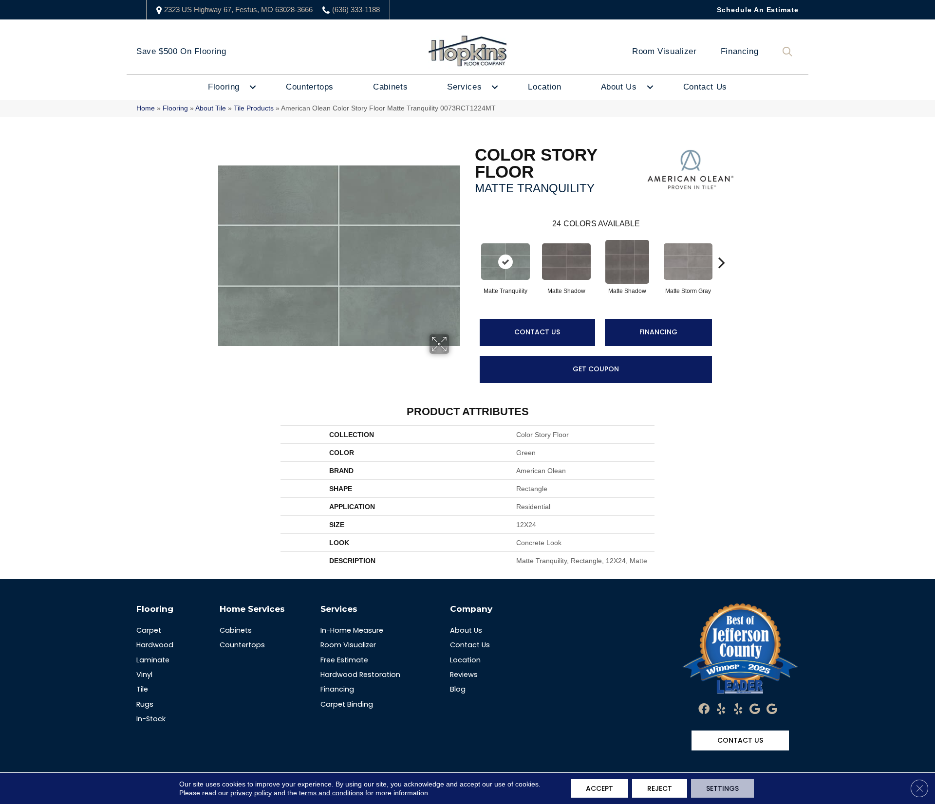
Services (464, 86)
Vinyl (144, 674)
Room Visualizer (664, 51)
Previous (470, 248)
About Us (619, 86)
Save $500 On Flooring (181, 51)
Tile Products (254, 108)
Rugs (144, 704)
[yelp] (721, 709)
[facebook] (704, 709)
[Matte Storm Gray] (688, 261)
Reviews (464, 674)
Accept (599, 788)
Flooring (224, 86)
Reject (659, 788)
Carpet (148, 630)
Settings (722, 788)
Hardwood (154, 645)
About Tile (210, 108)
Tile (142, 689)
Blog (458, 689)
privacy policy (251, 793)
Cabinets (390, 86)
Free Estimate (344, 660)
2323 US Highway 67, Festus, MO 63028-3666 (238, 9)
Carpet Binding (346, 704)
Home (145, 108)
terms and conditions (331, 793)
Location (544, 86)
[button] (789, 52)
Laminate (152, 660)
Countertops (310, 86)
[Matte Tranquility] (505, 261)
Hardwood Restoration (360, 674)
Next (721, 248)
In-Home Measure (351, 630)
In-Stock (151, 719)
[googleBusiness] (754, 709)
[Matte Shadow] (566, 261)
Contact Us (705, 86)
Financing (740, 51)
